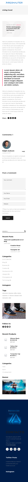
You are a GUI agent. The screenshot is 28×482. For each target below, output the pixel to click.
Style (20, 295)
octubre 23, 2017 (10, 24)
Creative (4, 268)
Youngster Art (15, 249)
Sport (4, 369)
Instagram (5, 295)
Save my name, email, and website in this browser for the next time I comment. (14, 211)
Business (4, 265)
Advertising (5, 293)
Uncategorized (6, 372)
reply (23, 151)
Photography (6, 277)
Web (10, 297)
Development (6, 271)
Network (16, 295)
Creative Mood (15, 245)
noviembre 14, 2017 (15, 247)
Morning (11, 295)
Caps (3, 366)
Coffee (15, 293)
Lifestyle (18, 24)
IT (8, 295)
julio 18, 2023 (7, 243)
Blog (3, 262)
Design (19, 293)
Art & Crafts (5, 259)
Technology (5, 280)
